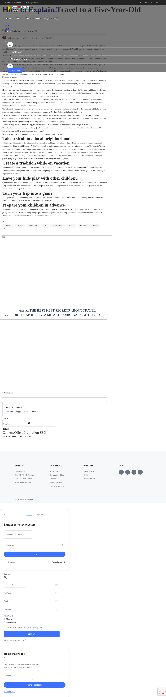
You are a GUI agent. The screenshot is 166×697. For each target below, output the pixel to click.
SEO (45, 226)
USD (7, 29)
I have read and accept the (25, 628)
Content (8, 226)
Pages (46, 19)
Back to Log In (9, 692)
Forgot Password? (59, 562)
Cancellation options (24, 478)
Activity (36, 19)
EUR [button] (7, 26)
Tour (27, 19)
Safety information (23, 482)
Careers (53, 478)
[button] (10, 44)
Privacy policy (56, 482)
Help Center (20, 471)
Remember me (13, 562)
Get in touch (89, 478)
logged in (19, 411)
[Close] (5, 515)
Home (8, 19)
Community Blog (57, 475)
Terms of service (57, 486)
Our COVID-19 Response (26, 475)
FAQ (86, 475)
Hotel (18, 19)
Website (95, 226)
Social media (58, 226)
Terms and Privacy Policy (34, 628)
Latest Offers (16, 71)
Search (5, 418)
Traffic (83, 226)
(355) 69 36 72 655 (14, 3)
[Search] (27, 422)
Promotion (33, 226)
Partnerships (90, 471)
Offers (20, 226)
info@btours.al (33, 3)
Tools (71, 226)
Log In (24, 640)
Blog (55, 19)
